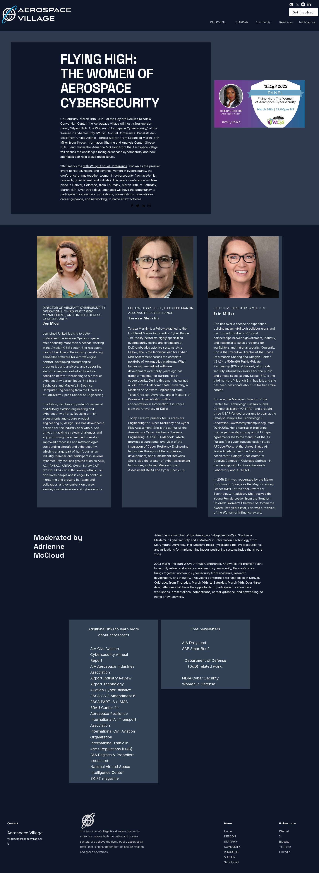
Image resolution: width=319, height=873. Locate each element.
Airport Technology (107, 684)
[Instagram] (149, 206)
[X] (297, 4)
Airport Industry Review (110, 678)
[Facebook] (132, 206)
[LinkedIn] (309, 4)
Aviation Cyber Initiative (110, 690)
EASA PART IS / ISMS (109, 702)
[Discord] (291, 4)
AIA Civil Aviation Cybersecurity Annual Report (109, 654)
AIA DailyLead (194, 643)
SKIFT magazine (104, 778)
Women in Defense (198, 684)
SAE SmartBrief (195, 648)
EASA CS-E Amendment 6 (112, 696)
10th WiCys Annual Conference (105, 166)
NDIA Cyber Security (200, 678)
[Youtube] (303, 4)
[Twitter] (137, 206)
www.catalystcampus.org (248, 423)
